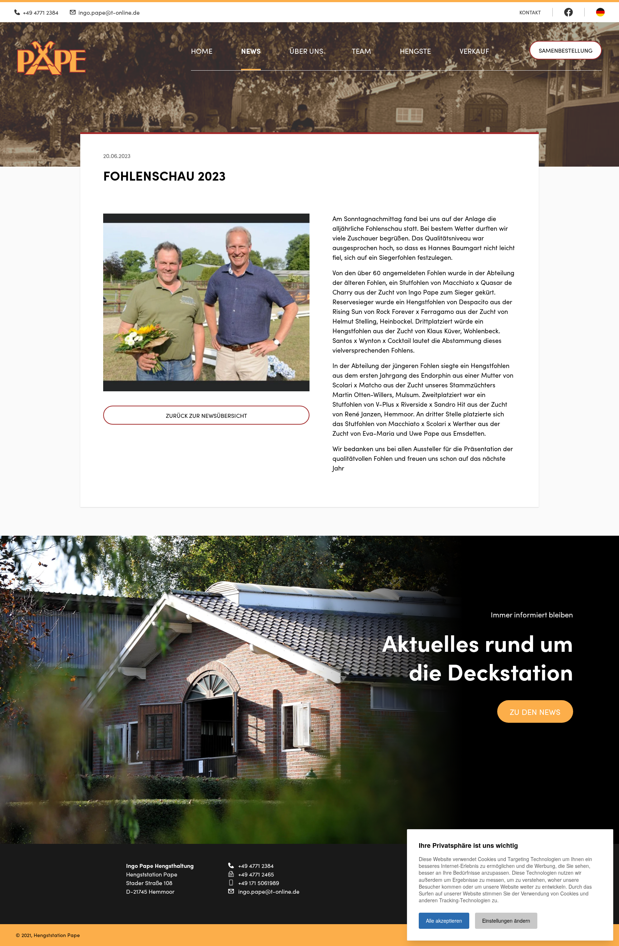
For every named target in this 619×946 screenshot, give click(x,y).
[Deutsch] (600, 12)
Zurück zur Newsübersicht (206, 415)
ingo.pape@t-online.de (268, 891)
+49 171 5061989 (258, 883)
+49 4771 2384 (256, 865)
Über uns (306, 51)
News (251, 51)
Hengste (415, 51)
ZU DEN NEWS (535, 711)
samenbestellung (565, 50)
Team (361, 51)
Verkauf (474, 51)
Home (201, 51)
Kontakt (530, 12)
